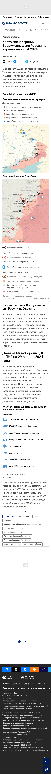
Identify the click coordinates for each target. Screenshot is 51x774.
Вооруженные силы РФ (13, 532)
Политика (6, 684)
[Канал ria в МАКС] (6, 669)
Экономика (28, 684)
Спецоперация (24, 516)
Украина (7, 520)
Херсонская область (12, 544)
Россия (36, 516)
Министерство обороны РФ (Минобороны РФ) (22, 524)
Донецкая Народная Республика (17, 540)
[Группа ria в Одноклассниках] (34, 669)
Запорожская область (32, 544)
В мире (39, 684)
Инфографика (11, 36)
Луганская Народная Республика (17, 536)
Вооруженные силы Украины (15, 528)
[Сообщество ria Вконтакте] (25, 669)
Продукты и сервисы (36, 688)
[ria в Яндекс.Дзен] (16, 669)
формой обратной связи (25, 742)
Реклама (21, 688)
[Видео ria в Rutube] (43, 669)
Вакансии (6, 698)
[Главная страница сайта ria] (15, 23)
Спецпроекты (8, 688)
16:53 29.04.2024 (9, 30)
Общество (17, 684)
